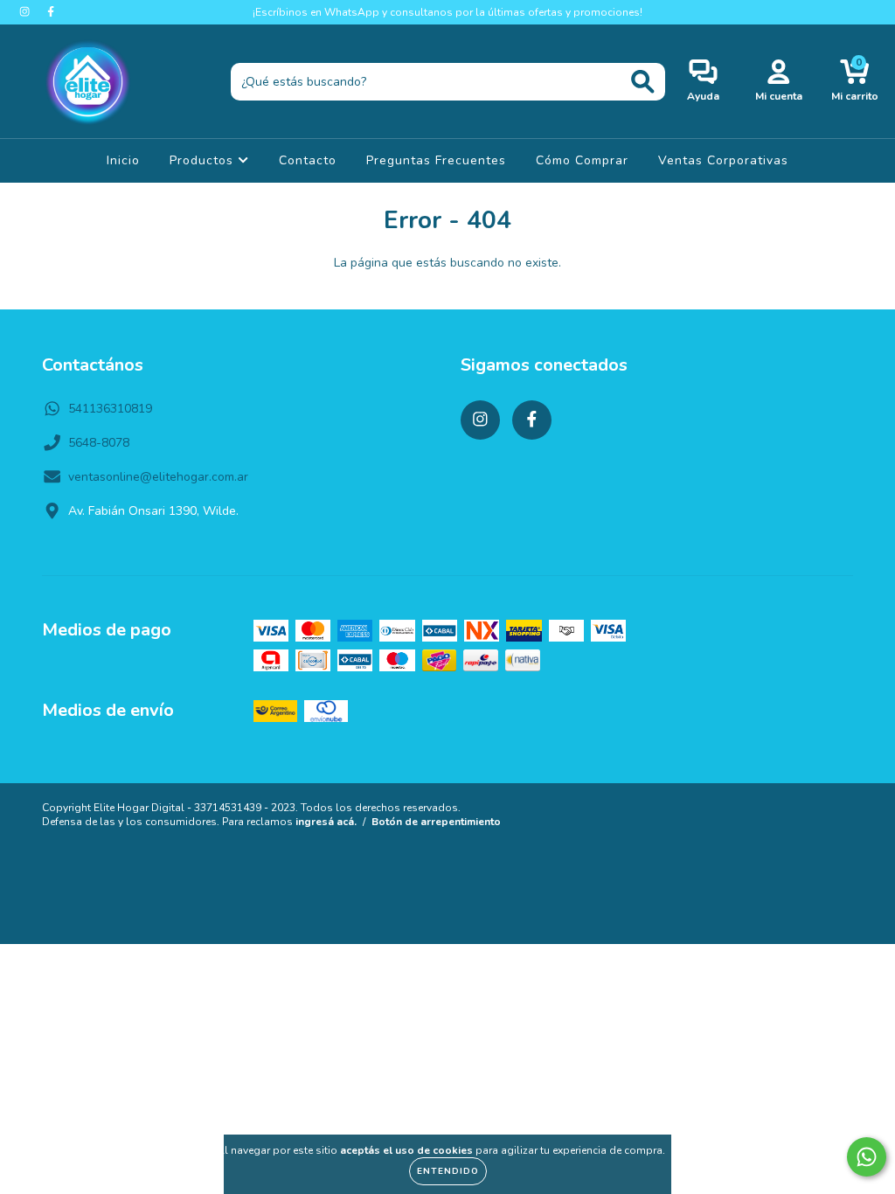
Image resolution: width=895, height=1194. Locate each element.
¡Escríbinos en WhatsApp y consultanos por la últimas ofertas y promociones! (447, 12)
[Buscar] (642, 81)
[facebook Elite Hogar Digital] (50, 11)
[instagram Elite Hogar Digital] (26, 11)
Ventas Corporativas (723, 160)
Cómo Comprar (582, 160)
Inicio (123, 160)
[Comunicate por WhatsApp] (866, 1157)
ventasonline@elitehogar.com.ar (158, 477)
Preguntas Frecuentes (436, 160)
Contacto (307, 160)
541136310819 (110, 408)
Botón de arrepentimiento (436, 822)
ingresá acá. (326, 822)
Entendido (448, 1171)
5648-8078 (98, 442)
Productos (204, 160)
